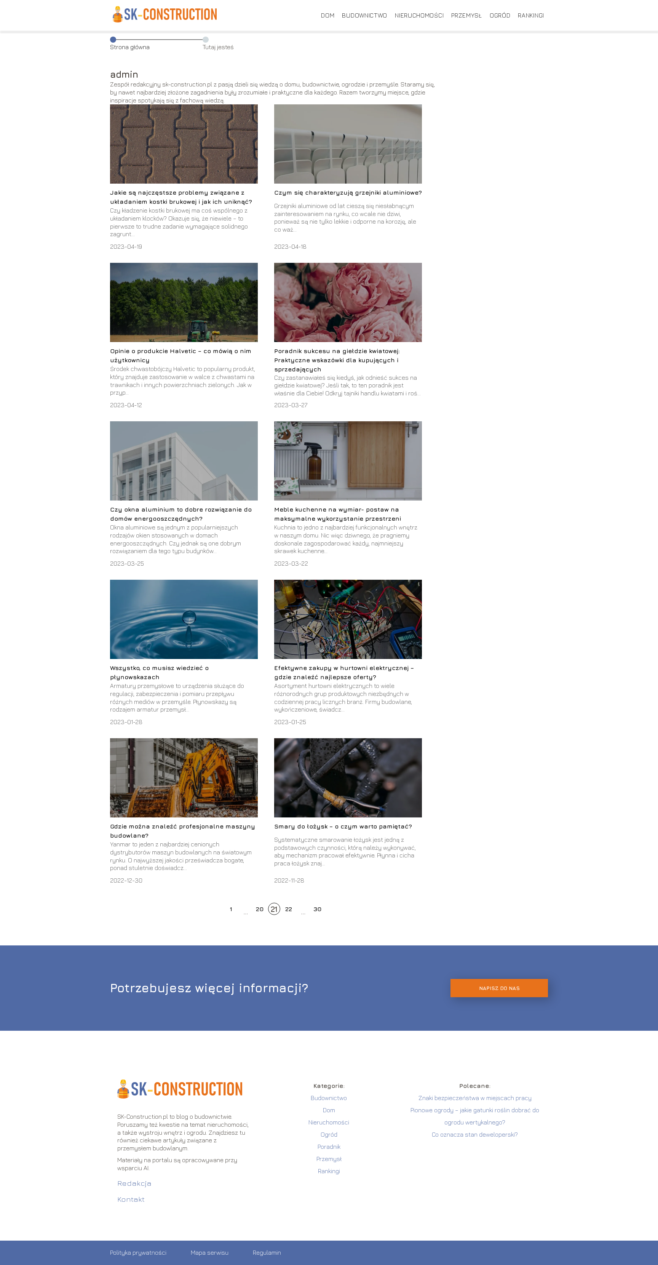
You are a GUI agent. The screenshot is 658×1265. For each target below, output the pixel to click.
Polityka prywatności (138, 1252)
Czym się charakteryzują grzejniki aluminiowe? (348, 192)
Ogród (500, 15)
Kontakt (131, 1199)
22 (288, 908)
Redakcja (134, 1183)
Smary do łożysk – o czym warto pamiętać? (343, 826)
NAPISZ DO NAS (499, 988)
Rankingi (531, 15)
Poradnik (329, 1146)
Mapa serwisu (209, 1252)
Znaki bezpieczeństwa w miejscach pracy (475, 1097)
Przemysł (466, 15)
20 (260, 908)
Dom (327, 15)
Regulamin (267, 1252)
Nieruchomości (419, 15)
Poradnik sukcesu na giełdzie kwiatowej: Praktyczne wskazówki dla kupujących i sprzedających (337, 360)
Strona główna (130, 46)
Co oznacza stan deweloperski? (475, 1134)
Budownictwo (364, 15)
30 (317, 908)
